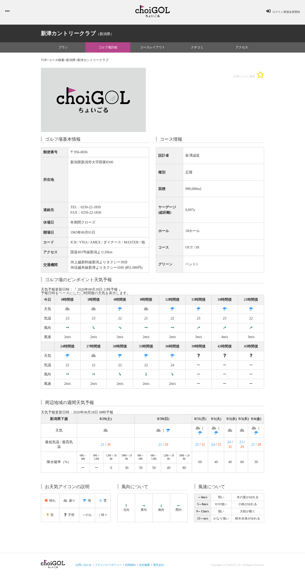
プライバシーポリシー (108, 564)
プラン (63, 47)
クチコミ (197, 47)
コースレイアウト (152, 47)
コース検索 (56, 60)
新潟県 (70, 60)
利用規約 (130, 564)
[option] (93, 100)
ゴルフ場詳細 (107, 47)
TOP (44, 60)
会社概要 (144, 564)
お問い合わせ (83, 564)
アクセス (242, 47)
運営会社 (158, 564)
